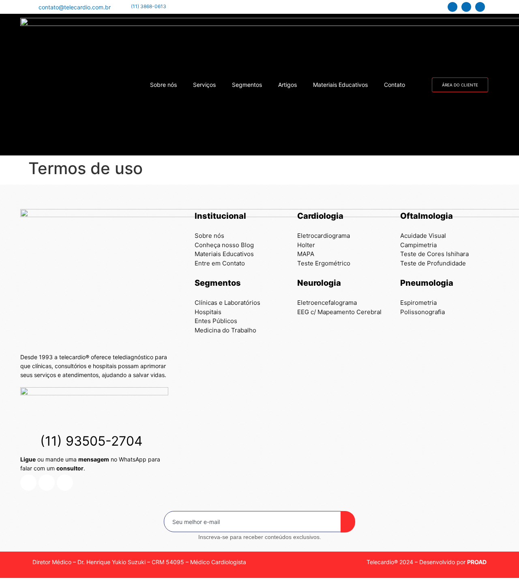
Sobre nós (163, 84)
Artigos (287, 84)
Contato (394, 84)
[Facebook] (480, 7)
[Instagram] (466, 7)
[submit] (348, 522)
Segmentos (247, 84)
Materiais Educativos (340, 84)
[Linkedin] (452, 7)
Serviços (204, 84)
